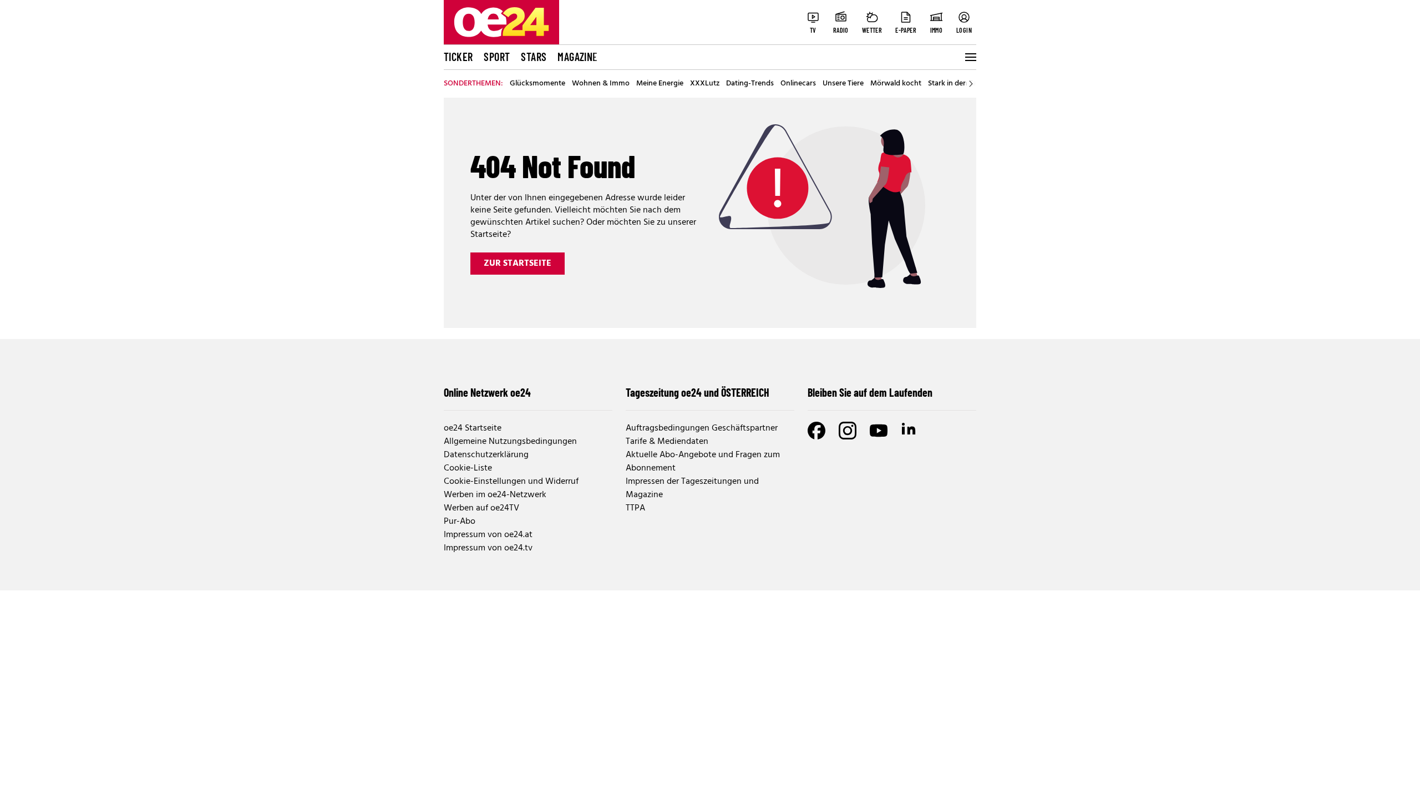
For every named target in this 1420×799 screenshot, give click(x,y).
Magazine (577, 56)
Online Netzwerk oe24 (487, 392)
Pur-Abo (459, 521)
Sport (497, 56)
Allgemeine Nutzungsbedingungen (510, 441)
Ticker (458, 56)
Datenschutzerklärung (486, 455)
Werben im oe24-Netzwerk (495, 495)
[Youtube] (879, 430)
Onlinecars (798, 84)
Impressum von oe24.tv (488, 548)
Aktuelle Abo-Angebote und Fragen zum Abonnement (703, 462)
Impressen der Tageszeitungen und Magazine (692, 488)
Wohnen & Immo (601, 84)
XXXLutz (704, 84)
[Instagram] (847, 430)
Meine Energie (659, 84)
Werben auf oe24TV (481, 508)
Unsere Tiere (843, 84)
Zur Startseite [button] (517, 263)
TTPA (635, 508)
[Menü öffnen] (969, 57)
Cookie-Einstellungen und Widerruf (511, 481)
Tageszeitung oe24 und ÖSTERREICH (697, 392)
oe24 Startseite (472, 428)
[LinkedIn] (910, 430)
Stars (533, 56)
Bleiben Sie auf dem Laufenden (870, 392)
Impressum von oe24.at (488, 535)
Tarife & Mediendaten (667, 441)
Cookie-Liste (468, 468)
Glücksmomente (537, 84)
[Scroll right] (970, 83)
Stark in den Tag (954, 84)
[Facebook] (816, 430)
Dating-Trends (750, 84)
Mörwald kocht (895, 84)
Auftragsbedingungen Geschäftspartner (702, 428)
